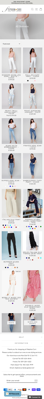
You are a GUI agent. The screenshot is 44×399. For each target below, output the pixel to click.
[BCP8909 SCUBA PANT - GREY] (17, 267)
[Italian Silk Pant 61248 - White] (18, 227)
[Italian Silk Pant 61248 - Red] (4, 227)
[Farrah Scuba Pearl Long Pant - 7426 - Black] (31, 226)
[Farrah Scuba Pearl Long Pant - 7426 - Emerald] (37, 228)
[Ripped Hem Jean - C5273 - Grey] (12, 186)
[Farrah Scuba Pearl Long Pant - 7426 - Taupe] (24, 226)
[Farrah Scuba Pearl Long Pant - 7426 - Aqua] (30, 228)
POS (13, 397)
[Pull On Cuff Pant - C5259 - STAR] (39, 80)
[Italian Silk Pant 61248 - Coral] (9, 227)
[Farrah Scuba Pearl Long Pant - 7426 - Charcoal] (25, 228)
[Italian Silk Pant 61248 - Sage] (14, 227)
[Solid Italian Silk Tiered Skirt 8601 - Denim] (35, 260)
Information (21, 343)
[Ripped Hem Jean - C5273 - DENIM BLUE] (10, 186)
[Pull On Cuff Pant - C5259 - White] (25, 80)
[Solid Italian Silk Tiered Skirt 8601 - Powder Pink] (28, 260)
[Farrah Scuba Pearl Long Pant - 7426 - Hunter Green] (41, 226)
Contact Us (35, 397)
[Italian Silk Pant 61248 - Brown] (16, 227)
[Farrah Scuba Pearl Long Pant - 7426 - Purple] (32, 228)
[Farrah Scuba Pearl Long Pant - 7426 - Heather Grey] (26, 226)
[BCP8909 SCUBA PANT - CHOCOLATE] (15, 267)
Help (21, 337)
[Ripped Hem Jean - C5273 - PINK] (15, 186)
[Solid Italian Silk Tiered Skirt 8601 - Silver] (30, 260)
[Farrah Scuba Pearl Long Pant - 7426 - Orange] (35, 228)
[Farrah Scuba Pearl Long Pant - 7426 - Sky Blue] (29, 226)
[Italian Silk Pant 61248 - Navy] (5, 225)
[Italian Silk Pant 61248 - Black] (3, 225)
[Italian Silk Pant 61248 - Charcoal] (12, 225)
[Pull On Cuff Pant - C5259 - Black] (28, 80)
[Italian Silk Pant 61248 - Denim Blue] (11, 227)
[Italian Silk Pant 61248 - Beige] (17, 225)
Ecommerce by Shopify (25, 397)
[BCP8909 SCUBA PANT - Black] (5, 267)
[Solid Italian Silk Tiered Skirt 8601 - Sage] (37, 260)
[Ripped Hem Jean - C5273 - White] (5, 186)
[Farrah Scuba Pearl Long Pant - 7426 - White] (33, 226)
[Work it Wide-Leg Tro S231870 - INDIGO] (12, 303)
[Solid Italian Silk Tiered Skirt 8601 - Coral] (38, 258)
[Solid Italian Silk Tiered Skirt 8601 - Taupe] (36, 258)
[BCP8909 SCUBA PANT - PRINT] (12, 267)
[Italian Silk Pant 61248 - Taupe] (19, 225)
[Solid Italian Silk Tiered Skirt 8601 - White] (31, 258)
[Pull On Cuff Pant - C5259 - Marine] (30, 80)
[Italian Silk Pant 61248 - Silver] (8, 225)
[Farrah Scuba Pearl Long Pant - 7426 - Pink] (38, 226)
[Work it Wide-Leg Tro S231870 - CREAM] (10, 303)
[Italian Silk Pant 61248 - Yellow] (6, 227)
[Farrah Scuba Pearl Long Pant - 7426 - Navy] (36, 226)
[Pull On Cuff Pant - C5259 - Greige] (32, 80)
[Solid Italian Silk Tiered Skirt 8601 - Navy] (26, 258)
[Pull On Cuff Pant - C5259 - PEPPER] (37, 80)
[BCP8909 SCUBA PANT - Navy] (8, 267)
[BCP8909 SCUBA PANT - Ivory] (10, 267)
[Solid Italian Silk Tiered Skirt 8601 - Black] (29, 258)
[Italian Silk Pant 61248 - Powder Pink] (15, 225)
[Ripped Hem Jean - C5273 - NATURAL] (17, 186)
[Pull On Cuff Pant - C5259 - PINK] (35, 80)
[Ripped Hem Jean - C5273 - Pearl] (8, 186)
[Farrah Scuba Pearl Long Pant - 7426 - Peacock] (28, 228)
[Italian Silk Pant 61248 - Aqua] (10, 225)
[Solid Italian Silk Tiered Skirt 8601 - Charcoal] (24, 258)
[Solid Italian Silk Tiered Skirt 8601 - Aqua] (41, 258)
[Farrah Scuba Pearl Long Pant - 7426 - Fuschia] (39, 228)
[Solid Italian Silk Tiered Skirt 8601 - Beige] (33, 258)
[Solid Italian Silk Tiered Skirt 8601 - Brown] (32, 260)
